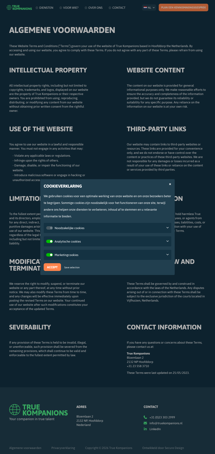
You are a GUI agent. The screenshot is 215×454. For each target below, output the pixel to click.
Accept (52, 267)
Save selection (72, 267)
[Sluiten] (170, 184)
